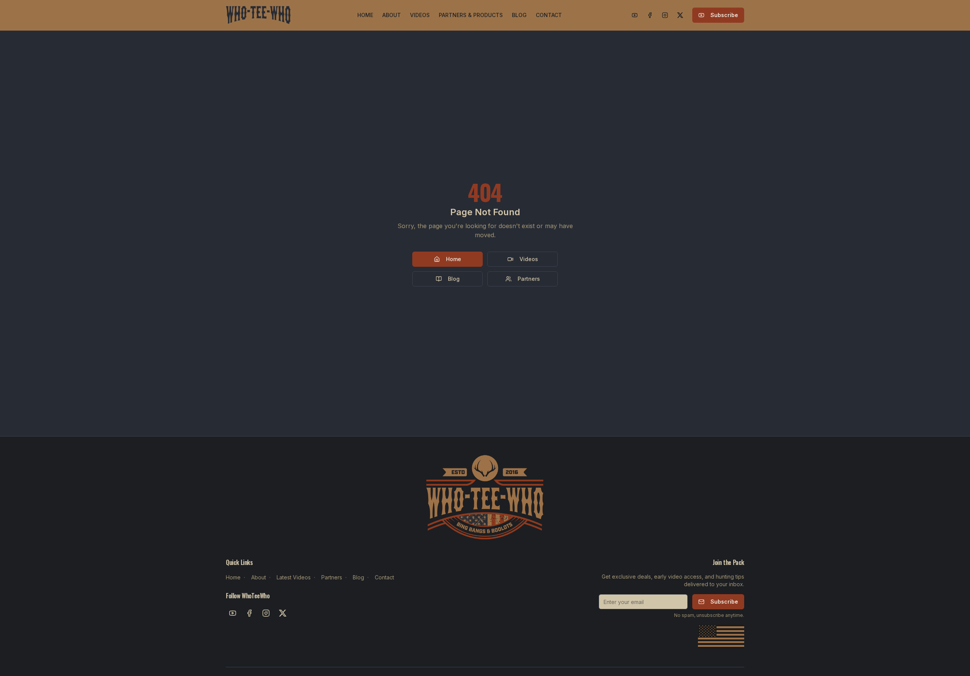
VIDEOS (420, 15)
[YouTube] (635, 15)
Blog (454, 278)
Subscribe (724, 15)
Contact (384, 577)
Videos (528, 259)
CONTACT (549, 15)
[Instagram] (665, 15)
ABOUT (391, 15)
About (258, 577)
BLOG (519, 15)
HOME (365, 15)
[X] (680, 15)
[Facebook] (650, 15)
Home (453, 259)
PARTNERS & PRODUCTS (471, 15)
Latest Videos (294, 577)
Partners (529, 278)
